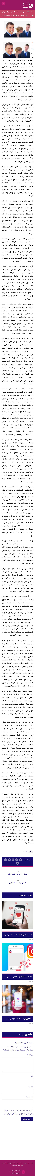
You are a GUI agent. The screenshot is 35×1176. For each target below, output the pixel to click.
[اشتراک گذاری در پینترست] (13, 859)
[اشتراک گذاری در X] (16, 859)
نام (31, 1076)
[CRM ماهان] (32, 16)
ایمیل (30, 1086)
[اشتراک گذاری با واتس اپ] (5, 859)
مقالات (26, 852)
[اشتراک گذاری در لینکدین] (9, 859)
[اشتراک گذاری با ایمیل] (17, 863)
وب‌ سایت (29, 1096)
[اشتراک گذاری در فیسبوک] (20, 859)
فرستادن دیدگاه (27, 1119)
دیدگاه (30, 1055)
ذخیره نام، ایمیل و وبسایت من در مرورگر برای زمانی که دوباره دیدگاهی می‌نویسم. (18, 1112)
